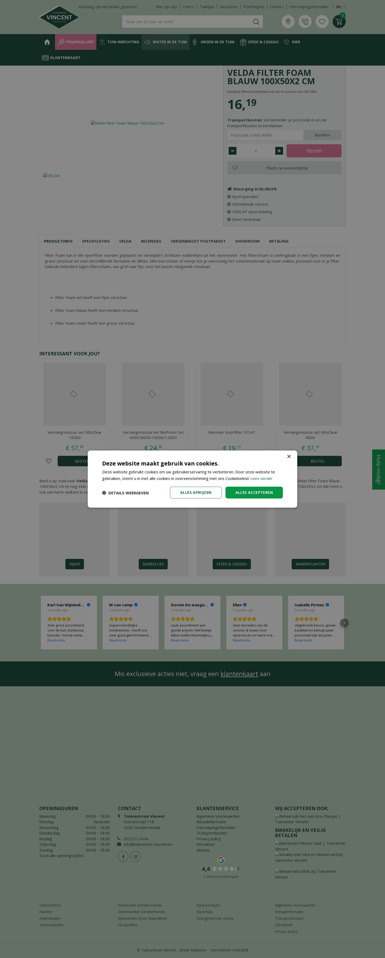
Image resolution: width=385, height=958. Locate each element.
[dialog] (192, 479)
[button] (125, 492)
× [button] (289, 456)
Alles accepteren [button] (254, 492)
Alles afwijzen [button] (196, 492)
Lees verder (261, 478)
